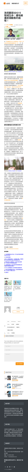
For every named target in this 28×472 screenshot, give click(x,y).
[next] (9, 395)
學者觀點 (11, 24)
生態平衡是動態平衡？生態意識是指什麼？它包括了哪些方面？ (13, 270)
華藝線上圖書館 (10, 330)
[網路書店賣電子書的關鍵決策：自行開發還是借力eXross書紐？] (7, 386)
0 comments (8, 27)
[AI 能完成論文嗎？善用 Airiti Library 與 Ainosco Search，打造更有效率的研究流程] (7, 393)
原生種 (13, 324)
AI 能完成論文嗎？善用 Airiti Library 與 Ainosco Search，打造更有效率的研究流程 (18, 393)
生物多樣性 (8, 257)
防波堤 (19, 139)
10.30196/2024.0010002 (12, 248)
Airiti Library (13, 321)
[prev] (9, 377)
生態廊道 (20, 103)
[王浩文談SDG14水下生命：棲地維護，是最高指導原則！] (17, 283)
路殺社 (6, 272)
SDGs (8, 24)
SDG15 (19, 321)
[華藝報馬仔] (11, 3)
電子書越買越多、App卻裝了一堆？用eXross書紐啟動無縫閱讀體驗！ (18, 377)
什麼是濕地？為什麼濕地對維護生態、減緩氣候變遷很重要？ (13, 265)
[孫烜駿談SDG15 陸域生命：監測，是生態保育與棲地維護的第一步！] (8, 283)
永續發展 (17, 324)
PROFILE (18, 311)
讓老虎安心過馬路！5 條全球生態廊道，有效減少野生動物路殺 (13, 262)
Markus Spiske (12, 71)
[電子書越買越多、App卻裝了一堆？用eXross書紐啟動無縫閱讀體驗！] (7, 378)
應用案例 (13, 380)
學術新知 (13, 395)
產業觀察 (16, 380)
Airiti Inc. (10, 469)
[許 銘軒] (7, 309)
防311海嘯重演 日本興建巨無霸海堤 (13, 267)
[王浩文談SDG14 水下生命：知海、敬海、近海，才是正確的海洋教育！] (8, 294)
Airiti (8, 321)
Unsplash (19, 71)
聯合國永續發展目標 (10, 327)
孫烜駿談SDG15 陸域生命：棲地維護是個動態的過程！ (13, 17)
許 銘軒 (7, 26)
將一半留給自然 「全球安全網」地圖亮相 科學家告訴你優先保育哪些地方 (13, 260)
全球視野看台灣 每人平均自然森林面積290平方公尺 (13, 255)
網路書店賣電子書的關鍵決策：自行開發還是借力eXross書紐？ (17, 385)
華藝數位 (18, 327)
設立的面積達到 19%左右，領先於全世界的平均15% (13, 87)
